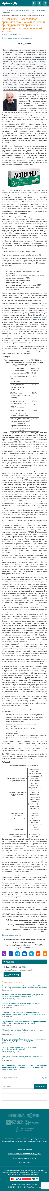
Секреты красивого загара (11, 935)
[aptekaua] (45, 954)
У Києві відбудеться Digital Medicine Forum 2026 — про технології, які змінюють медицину (22, 1031)
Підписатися (40, 1086)
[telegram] (17, 954)
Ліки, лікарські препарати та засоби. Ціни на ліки (18, 38)
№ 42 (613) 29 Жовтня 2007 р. (13, 34)
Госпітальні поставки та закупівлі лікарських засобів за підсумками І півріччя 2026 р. (21, 1004)
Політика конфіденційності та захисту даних (24, 1154)
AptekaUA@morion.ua (34, 1187)
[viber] (4, 954)
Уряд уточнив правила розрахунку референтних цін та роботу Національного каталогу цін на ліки (24, 1022)
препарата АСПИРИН (38, 317)
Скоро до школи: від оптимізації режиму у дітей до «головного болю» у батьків (19, 1048)
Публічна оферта (24, 1162)
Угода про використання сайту (24, 1158)
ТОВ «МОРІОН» (22, 1187)
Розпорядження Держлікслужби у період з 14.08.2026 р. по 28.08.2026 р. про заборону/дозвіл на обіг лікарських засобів (24, 987)
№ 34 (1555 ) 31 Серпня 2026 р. (12, 999)
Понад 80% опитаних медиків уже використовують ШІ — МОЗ (23, 1057)
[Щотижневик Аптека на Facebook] (46, 1077)
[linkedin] (24, 954)
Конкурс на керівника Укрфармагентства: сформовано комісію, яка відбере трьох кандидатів (24, 1040)
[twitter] (31, 954)
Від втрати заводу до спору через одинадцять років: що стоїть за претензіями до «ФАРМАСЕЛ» (22, 995)
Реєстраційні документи (24, 1149)
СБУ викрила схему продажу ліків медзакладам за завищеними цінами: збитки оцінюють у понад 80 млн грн (23, 1013)
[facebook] (11, 954)
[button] (34, 3)
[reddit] (38, 954)
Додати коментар (12, 975)
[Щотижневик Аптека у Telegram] (43, 1077)
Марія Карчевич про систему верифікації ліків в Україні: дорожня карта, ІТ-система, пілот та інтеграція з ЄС (24, 1066)
